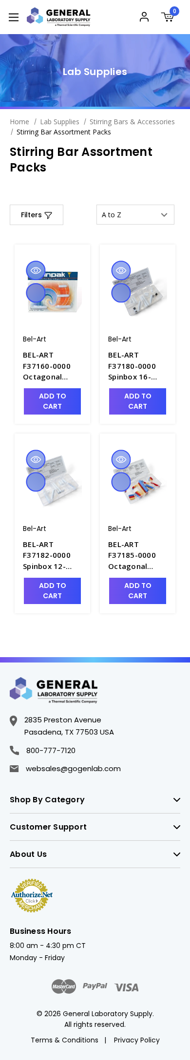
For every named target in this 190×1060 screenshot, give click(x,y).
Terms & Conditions (64, 1040)
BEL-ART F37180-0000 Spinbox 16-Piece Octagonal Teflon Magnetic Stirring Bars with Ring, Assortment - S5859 (132, 366)
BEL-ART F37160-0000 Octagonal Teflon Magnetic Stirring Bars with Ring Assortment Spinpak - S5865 (51, 366)
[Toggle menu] (13, 16)
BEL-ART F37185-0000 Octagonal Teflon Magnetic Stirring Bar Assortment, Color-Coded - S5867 (133, 555)
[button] (36, 215)
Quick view (35, 270)
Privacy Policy (137, 1040)
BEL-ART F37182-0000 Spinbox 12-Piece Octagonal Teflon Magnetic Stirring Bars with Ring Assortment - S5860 (47, 555)
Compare (35, 293)
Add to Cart (52, 401)
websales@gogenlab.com (73, 768)
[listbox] (135, 215)
